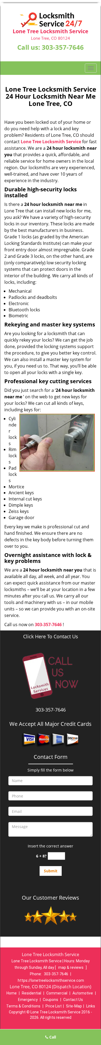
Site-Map (74, 1006)
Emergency (28, 999)
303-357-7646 (63, 47)
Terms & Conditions (23, 1006)
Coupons (50, 999)
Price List (54, 1006)
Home (11, 993)
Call (52, 1037)
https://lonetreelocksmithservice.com (51, 980)
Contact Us (73, 999)
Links (90, 1006)
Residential (31, 993)
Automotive (82, 993)
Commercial (56, 993)
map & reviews (71, 967)
